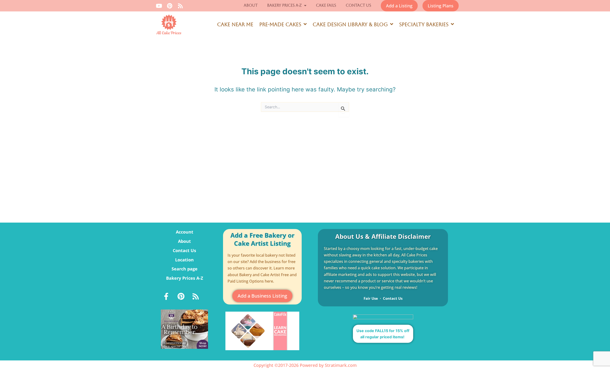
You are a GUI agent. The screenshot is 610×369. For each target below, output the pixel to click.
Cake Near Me (235, 24)
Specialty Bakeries (423, 24)
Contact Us (358, 5)
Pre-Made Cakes (280, 24)
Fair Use (371, 298)
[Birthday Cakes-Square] (184, 328)
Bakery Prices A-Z (284, 5)
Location (184, 260)
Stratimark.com (341, 365)
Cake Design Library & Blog (350, 24)
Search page (185, 269)
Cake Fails (326, 5)
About (251, 5)
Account (184, 232)
